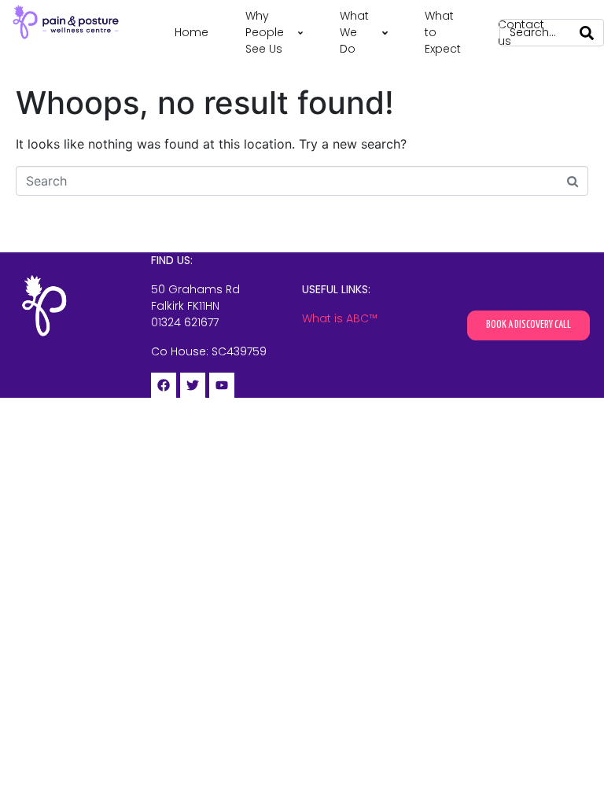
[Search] (586, 33)
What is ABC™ (340, 318)
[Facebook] (163, 385)
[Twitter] (192, 385)
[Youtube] (221, 385)
